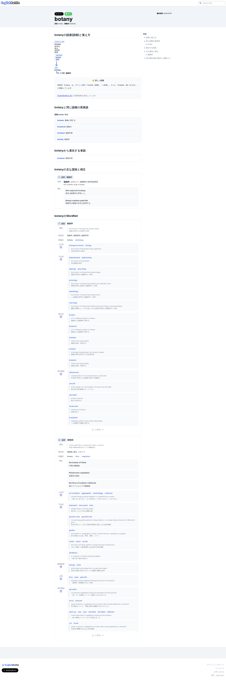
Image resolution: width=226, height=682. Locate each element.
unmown (78, 601)
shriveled (92, 612)
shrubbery (73, 553)
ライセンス (219, 668)
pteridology (73, 291)
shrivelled (101, 612)
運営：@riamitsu (217, 675)
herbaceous (74, 372)
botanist (72, 349)
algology (72, 269)
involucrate (73, 406)
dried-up (72, 612)
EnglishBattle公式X (65, 96)
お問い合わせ (219, 672)
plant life (83, 577)
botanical (72, 326)
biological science (76, 245)
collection (109, 493)
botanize (72, 360)
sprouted (72, 589)
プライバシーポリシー (215, 665)
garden (72, 530)
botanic (72, 315)
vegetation (86, 456)
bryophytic (73, 417)
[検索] (200, 3)
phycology (82, 269)
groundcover (87, 517)
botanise (72, 337)
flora (77, 456)
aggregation (86, 493)
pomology (73, 280)
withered (110, 612)
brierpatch (73, 505)
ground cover (74, 517)
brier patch (83, 505)
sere (85, 612)
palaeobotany (74, 257)
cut (70, 623)
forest (71, 541)
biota (79, 565)
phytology (79, 240)
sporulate (73, 395)
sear (79, 612)
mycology (73, 303)
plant (76, 577)
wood (78, 541)
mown (75, 623)
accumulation (74, 493)
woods (85, 541)
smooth (72, 383)
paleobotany (87, 257)
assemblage (98, 493)
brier (91, 505)
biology (88, 245)
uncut (71, 601)
